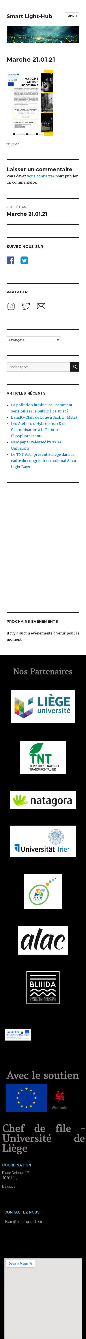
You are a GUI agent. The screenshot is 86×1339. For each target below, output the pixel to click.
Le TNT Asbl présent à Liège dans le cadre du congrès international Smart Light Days (44, 460)
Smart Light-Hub (29, 16)
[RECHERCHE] (74, 367)
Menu (72, 16)
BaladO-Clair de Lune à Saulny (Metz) (44, 417)
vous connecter (40, 176)
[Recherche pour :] (38, 367)
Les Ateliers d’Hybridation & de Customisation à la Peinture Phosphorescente (38, 429)
